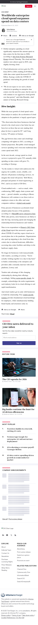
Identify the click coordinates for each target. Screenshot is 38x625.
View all (4, 519)
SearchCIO (21, 578)
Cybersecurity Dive (23, 572)
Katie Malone (11, 29)
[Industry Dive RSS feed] (15, 535)
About (3, 547)
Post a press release (15, 519)
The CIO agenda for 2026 (14, 379)
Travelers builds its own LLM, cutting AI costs (20, 430)
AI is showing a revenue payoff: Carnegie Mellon (20, 448)
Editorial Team (6, 550)
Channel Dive (21, 569)
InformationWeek (23, 575)
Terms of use (16, 615)
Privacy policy (6, 615)
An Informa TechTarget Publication (19, 2)
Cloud (12, 314)
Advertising (21, 549)
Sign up (29, 6)
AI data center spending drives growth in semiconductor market (20, 457)
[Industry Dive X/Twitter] (11, 535)
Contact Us (5, 553)
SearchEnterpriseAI (23, 581)
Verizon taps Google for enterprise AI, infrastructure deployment (20, 439)
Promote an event (23, 560)
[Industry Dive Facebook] (7, 535)
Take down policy (28, 615)
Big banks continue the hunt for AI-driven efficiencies (18, 411)
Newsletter (5, 556)
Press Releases (6, 565)
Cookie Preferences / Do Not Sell (12, 618)
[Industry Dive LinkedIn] (3, 535)
